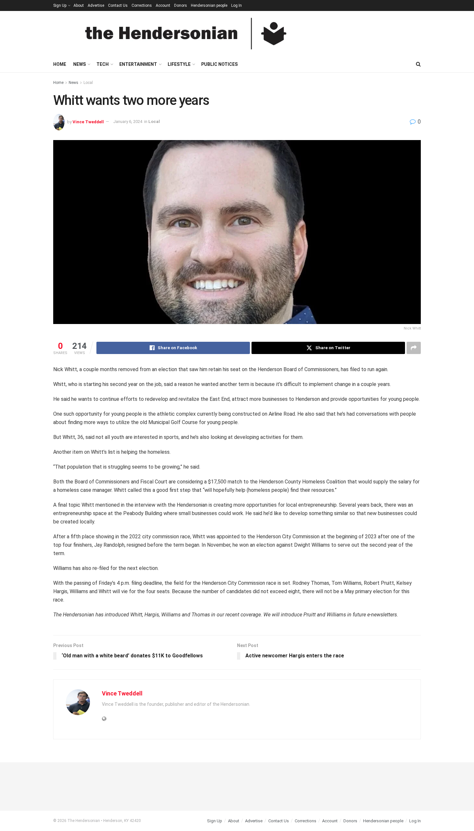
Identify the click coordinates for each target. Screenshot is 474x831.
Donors (180, 5)
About (79, 5)
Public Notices (219, 64)
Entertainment (138, 64)
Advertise (96, 5)
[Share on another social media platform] (414, 348)
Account (163, 5)
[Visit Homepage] (185, 34)
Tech (102, 64)
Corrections (142, 5)
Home (59, 64)
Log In (236, 5)
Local (88, 82)
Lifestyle (179, 64)
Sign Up (59, 5)
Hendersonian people (209, 5)
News (79, 64)
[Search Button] (418, 64)
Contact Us (118, 5)
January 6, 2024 (127, 121)
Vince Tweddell (88, 121)
